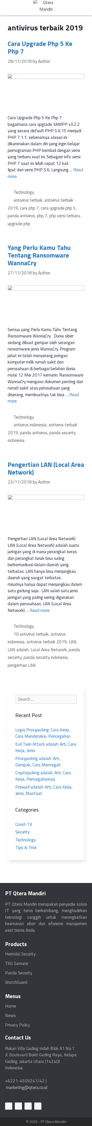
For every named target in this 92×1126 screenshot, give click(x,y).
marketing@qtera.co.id (26, 1087)
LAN (72, 641)
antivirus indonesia (30, 424)
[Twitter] (28, 1106)
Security (22, 832)
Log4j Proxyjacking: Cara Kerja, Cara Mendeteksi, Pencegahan (43, 733)
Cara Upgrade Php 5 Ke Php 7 (40, 47)
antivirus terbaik (28, 200)
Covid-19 (23, 824)
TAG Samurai (16, 963)
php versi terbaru (64, 215)
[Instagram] (37, 1106)
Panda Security (18, 973)
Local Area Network (49, 649)
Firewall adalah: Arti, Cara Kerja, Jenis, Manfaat (44, 790)
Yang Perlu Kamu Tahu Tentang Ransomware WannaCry (39, 255)
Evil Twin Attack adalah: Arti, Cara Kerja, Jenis (45, 747)
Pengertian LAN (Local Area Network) (46, 468)
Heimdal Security (20, 954)
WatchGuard (16, 982)
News (10, 1015)
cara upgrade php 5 (58, 208)
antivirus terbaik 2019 (47, 641)
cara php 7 (29, 208)
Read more (40, 610)
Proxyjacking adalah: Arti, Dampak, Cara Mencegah (38, 761)
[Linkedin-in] (8, 1106)
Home (10, 1006)
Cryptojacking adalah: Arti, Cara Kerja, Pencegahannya (43, 776)
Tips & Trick (26, 847)
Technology (24, 192)
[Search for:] (46, 699)
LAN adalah (18, 649)
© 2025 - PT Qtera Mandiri (46, 1121)
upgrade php (19, 223)
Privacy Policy (17, 1025)
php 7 (42, 215)
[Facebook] (18, 1106)
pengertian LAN (22, 665)
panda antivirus (21, 215)
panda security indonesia (46, 657)
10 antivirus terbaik (31, 634)
